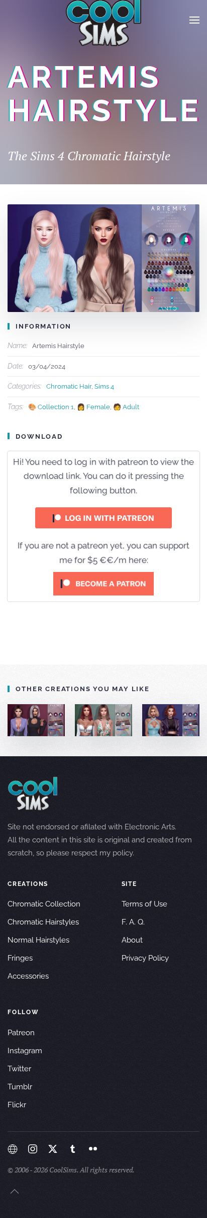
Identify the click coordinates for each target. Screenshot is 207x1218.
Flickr (17, 1104)
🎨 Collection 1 (51, 407)
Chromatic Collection (44, 903)
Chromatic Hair (68, 386)
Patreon (21, 1032)
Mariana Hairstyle (47, 719)
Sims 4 (104, 386)
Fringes (20, 958)
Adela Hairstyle (114, 719)
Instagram (25, 1050)
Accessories (28, 976)
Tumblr (20, 1086)
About (132, 940)
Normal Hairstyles (38, 940)
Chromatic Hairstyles (43, 922)
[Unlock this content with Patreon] (103, 583)
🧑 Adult (126, 407)
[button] (194, 20)
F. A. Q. (133, 922)
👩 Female (93, 407)
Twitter (19, 1068)
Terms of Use (144, 903)
